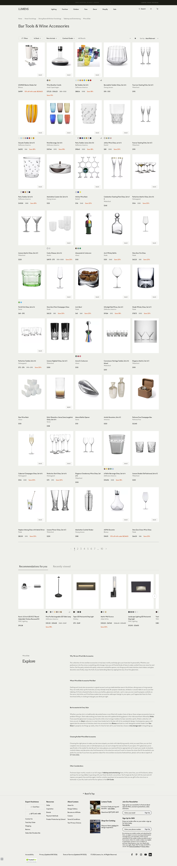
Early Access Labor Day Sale (88, 2)
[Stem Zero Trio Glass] (145, 223)
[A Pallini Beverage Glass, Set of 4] (117, 444)
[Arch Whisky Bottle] (117, 223)
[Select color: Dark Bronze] (156, 612)
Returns (27, 829)
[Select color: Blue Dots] (82, 138)
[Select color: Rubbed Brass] (105, 612)
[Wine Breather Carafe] (60, 55)
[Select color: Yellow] (86, 80)
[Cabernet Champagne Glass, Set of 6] (31, 444)
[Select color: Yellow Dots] (86, 138)
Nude (105, 255)
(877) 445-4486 (36, 813)
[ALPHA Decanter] (117, 500)
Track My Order (30, 822)
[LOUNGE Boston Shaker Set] (31, 55)
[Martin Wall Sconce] (113, 587)
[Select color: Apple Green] (31, 138)
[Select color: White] (48, 612)
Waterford (135, 87)
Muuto (49, 255)
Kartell (106, 145)
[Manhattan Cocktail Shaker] (88, 500)
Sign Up (147, 813)
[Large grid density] (135, 38)
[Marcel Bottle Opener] (88, 388)
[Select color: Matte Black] (80, 612)
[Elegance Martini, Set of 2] (145, 331)
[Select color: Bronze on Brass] (133, 612)
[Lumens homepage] (23, 9)
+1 (101, 138)
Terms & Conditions (74, 819)
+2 (69, 612)
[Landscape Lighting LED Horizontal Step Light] (141, 587)
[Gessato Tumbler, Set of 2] (31, 113)
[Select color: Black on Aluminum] (129, 612)
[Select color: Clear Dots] (78, 138)
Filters (26, 38)
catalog (113, 825)
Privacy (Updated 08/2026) (48, 854)
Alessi (77, 255)
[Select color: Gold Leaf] (61, 612)
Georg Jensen (108, 87)
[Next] (110, 2)
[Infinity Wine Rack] (88, 167)
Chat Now (36, 807)
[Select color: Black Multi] (76, 248)
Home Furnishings (30, 18)
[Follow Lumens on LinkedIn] (150, 854)
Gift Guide (110, 779)
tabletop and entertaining (111, 772)
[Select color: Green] (106, 138)
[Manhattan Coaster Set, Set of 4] (60, 167)
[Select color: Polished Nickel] (103, 612)
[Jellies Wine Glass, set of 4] (117, 113)
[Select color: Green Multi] (80, 248)
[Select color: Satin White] (76, 612)
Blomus (20, 87)
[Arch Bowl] (88, 277)
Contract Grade (68, 38)
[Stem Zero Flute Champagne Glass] (60, 277)
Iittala (152, 716)
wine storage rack (135, 726)
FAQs (48, 805)
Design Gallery (72, 809)
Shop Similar (33, 75)
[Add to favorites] (21, 75)
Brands (48, 812)
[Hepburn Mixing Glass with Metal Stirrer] (31, 500)
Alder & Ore (105, 619)
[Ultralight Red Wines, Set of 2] (117, 277)
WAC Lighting (22, 621)
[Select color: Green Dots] (84, 138)
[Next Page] (106, 549)
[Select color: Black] (46, 612)
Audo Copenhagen (53, 87)
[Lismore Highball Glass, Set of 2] (60, 331)
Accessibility (29, 854)
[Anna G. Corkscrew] (88, 331)
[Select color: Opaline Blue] (78, 192)
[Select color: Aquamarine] (76, 80)
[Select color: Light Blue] (109, 138)
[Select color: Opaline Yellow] (80, 192)
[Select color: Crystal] (104, 138)
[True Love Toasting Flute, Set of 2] (145, 55)
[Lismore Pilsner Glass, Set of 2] (60, 500)
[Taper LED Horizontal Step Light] (86, 587)
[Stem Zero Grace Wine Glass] (145, 500)
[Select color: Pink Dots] (88, 138)
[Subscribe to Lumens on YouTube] (145, 854)
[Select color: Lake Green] (111, 469)
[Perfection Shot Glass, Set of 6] (60, 444)
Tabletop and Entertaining (72, 18)
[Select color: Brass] (49, 80)
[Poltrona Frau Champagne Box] (145, 388)
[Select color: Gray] (109, 469)
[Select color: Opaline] (76, 192)
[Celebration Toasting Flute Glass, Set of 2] (117, 167)
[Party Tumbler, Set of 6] (31, 167)
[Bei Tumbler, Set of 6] (88, 55)
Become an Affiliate (74, 812)
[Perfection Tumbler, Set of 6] (31, 331)
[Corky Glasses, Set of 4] (60, 223)
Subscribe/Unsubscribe (32, 833)
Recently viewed (61, 566)
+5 (101, 80)
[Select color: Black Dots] (90, 138)
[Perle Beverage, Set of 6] (60, 113)
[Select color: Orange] (82, 80)
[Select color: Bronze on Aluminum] (131, 612)
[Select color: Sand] (59, 612)
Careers (70, 816)
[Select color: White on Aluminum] (137, 612)
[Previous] (66, 2)
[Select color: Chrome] (53, 612)
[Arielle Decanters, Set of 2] (117, 388)
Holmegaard (136, 199)
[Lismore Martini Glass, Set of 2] (31, 223)
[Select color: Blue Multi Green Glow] (78, 248)
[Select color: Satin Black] (78, 612)
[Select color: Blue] (21, 302)
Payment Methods (52, 816)
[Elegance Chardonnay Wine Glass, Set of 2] (88, 444)
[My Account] (151, 9)
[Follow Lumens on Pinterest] (136, 854)
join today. (111, 808)
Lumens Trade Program (149, 2)
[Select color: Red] (90, 80)
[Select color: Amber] (78, 80)
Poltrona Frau (136, 419)
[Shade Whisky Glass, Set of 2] (145, 277)
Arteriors (107, 419)
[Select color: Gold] (55, 612)
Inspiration (49, 809)
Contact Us (29, 819)
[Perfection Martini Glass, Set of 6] (145, 167)
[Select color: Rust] (57, 612)
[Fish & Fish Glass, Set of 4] (31, 277)
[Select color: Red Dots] (80, 138)
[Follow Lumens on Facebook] (132, 854)
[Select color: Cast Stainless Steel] (135, 612)
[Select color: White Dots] (76, 138)
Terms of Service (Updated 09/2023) (74, 854)
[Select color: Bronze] (74, 612)
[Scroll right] (155, 596)
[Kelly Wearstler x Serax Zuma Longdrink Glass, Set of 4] (60, 388)
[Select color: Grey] (88, 80)
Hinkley (75, 619)
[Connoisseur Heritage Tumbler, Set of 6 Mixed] (117, 331)
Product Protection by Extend (55, 819)
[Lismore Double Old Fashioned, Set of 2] (145, 444)
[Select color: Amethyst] (80, 80)
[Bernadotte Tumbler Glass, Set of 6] (117, 55)
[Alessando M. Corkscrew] (88, 223)
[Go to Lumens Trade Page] (95, 807)
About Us (70, 805)
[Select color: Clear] (47, 248)
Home (20, 18)
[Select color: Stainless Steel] (47, 80)
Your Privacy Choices (74, 823)
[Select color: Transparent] (19, 138)
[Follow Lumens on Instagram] (141, 854)
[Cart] (157, 9)
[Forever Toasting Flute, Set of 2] (145, 113)
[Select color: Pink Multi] (80, 356)
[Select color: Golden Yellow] (106, 469)
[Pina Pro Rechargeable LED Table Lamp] (58, 587)
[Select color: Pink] (111, 138)
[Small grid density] (130, 38)
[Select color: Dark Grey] (50, 612)
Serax (20, 309)
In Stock (36, 38)
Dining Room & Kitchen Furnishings (50, 18)
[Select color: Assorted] (104, 469)
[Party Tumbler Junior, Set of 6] (88, 113)
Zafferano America (81, 87)
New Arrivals (50, 38)
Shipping (28, 826)
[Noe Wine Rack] (31, 388)
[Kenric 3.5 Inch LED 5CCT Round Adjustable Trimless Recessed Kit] (31, 587)
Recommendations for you (33, 566)
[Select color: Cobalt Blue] (84, 80)
